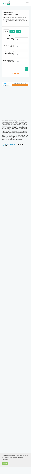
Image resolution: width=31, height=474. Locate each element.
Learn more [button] (6, 459)
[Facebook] (20, 144)
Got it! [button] (5, 463)
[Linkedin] (22, 144)
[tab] (6, 31)
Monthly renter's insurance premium (9, 53)
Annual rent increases (8, 60)
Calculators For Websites (11, 145)
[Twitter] (19, 144)
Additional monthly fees (9, 45)
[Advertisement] (15, 102)
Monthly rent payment (10, 39)
